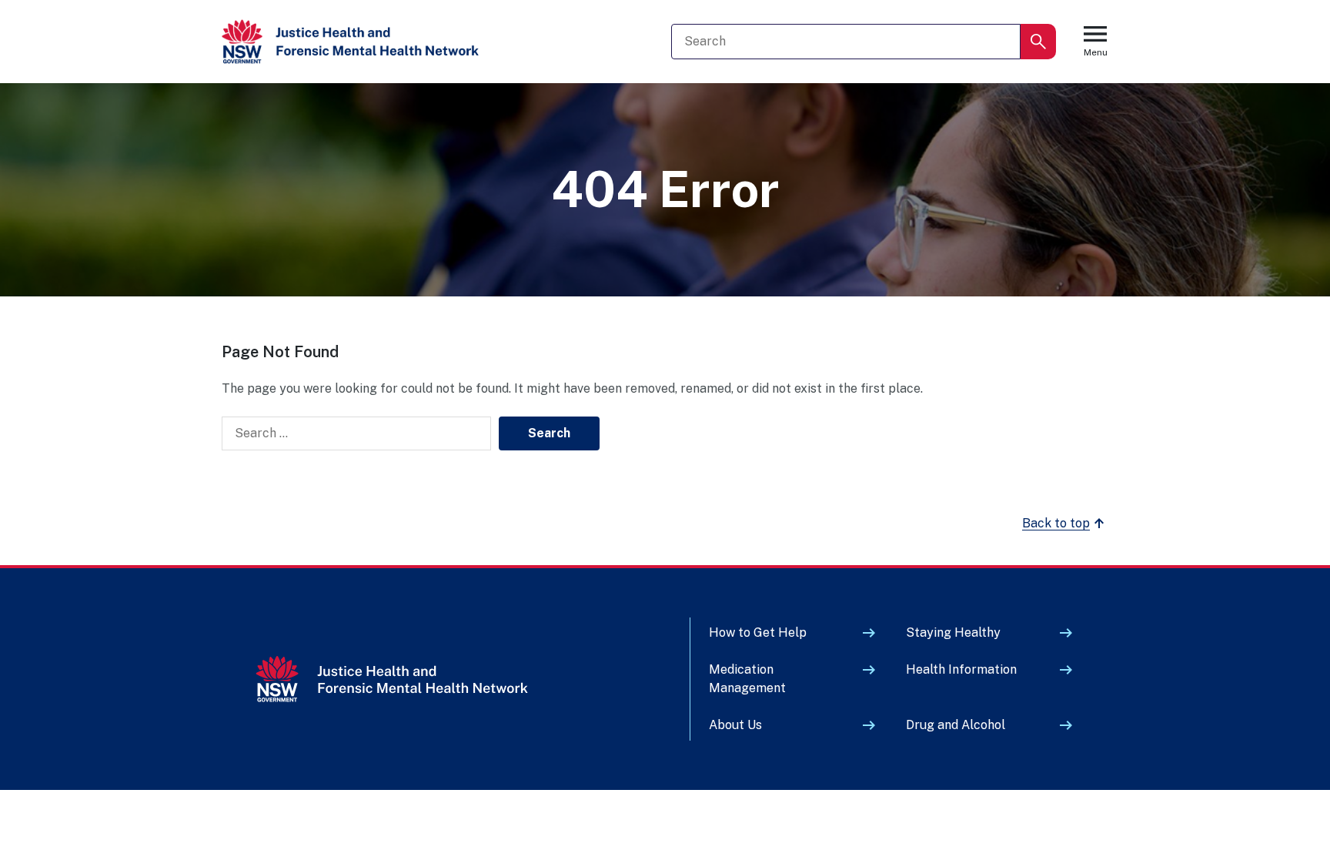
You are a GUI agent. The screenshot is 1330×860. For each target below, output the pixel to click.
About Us (735, 725)
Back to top (1056, 523)
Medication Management (747, 678)
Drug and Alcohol (955, 725)
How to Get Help (758, 632)
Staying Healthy (953, 632)
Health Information (961, 669)
